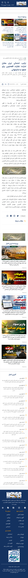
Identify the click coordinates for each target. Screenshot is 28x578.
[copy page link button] (5, 84)
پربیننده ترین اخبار (12, 243)
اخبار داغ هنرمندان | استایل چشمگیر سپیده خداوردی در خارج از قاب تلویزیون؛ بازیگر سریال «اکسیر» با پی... (13, 396)
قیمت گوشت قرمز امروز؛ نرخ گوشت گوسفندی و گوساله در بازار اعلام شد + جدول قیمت (12, 462)
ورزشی (8, 518)
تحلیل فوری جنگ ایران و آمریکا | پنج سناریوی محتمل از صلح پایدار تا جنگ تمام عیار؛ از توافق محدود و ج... (13, 455)
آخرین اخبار (12, 374)
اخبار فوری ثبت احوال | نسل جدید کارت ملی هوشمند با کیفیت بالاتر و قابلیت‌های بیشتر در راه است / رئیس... (13, 469)
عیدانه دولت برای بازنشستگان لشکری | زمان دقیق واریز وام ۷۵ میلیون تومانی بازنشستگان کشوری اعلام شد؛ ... (13, 381)
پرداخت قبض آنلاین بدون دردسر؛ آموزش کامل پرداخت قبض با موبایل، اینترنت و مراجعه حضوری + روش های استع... (13, 433)
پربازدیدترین (21, 546)
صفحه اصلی (23, 84)
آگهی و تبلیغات (20, 518)
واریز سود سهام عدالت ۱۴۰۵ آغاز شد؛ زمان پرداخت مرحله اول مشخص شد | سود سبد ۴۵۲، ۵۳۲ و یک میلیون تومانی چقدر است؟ (14, 337)
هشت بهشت (10, 566)
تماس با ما (21, 527)
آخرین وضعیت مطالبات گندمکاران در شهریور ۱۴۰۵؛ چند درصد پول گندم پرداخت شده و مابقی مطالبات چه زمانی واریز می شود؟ (14, 263)
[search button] (5, 2)
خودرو (10, 540)
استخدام (10, 534)
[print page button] (3, 84)
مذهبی (22, 540)
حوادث (22, 537)
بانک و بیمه (9, 537)
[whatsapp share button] (7, 216)
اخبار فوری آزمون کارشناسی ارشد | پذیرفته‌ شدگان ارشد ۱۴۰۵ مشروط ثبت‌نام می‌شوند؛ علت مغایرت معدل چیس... (13, 389)
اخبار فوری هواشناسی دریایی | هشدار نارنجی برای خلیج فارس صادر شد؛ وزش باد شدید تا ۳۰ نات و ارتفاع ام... (13, 403)
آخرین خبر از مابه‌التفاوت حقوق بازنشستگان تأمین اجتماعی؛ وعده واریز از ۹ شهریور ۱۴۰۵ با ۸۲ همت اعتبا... (13, 483)
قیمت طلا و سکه (8, 546)
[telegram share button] (11, 216)
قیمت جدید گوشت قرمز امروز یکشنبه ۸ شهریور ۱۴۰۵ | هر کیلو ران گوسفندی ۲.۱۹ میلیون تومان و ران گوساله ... (13, 425)
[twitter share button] (18, 216)
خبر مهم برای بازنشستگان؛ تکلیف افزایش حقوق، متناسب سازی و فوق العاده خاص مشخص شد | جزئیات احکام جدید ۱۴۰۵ (14, 362)
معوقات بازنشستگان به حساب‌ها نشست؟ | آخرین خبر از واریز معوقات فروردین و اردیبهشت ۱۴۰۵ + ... (7, 30)
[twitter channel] (25, 508)
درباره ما (22, 524)
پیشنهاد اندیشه (22, 17)
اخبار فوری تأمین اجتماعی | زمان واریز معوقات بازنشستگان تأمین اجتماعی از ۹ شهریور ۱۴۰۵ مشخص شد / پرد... (13, 411)
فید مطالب (21, 521)
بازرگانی (8, 521)
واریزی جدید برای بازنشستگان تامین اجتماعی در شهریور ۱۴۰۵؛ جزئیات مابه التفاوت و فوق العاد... (20, 45)
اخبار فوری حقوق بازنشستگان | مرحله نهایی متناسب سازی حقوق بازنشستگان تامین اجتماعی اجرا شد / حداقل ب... (13, 418)
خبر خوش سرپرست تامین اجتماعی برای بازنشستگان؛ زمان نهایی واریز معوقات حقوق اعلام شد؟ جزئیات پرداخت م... (13, 440)
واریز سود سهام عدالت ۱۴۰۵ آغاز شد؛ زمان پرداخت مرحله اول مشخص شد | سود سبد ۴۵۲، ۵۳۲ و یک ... (8, 45)
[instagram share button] (14, 216)
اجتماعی (8, 527)
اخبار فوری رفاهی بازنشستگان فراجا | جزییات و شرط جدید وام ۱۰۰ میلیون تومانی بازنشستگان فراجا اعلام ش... (13, 448)
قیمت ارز (10, 543)
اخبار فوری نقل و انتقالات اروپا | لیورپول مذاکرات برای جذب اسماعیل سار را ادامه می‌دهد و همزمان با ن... (13, 476)
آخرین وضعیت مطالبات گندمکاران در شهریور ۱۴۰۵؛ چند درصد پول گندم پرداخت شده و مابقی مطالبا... (20, 30)
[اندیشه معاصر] (21, 3)
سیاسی (8, 514)
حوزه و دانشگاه (20, 543)
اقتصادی (8, 524)
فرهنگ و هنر (20, 534)
